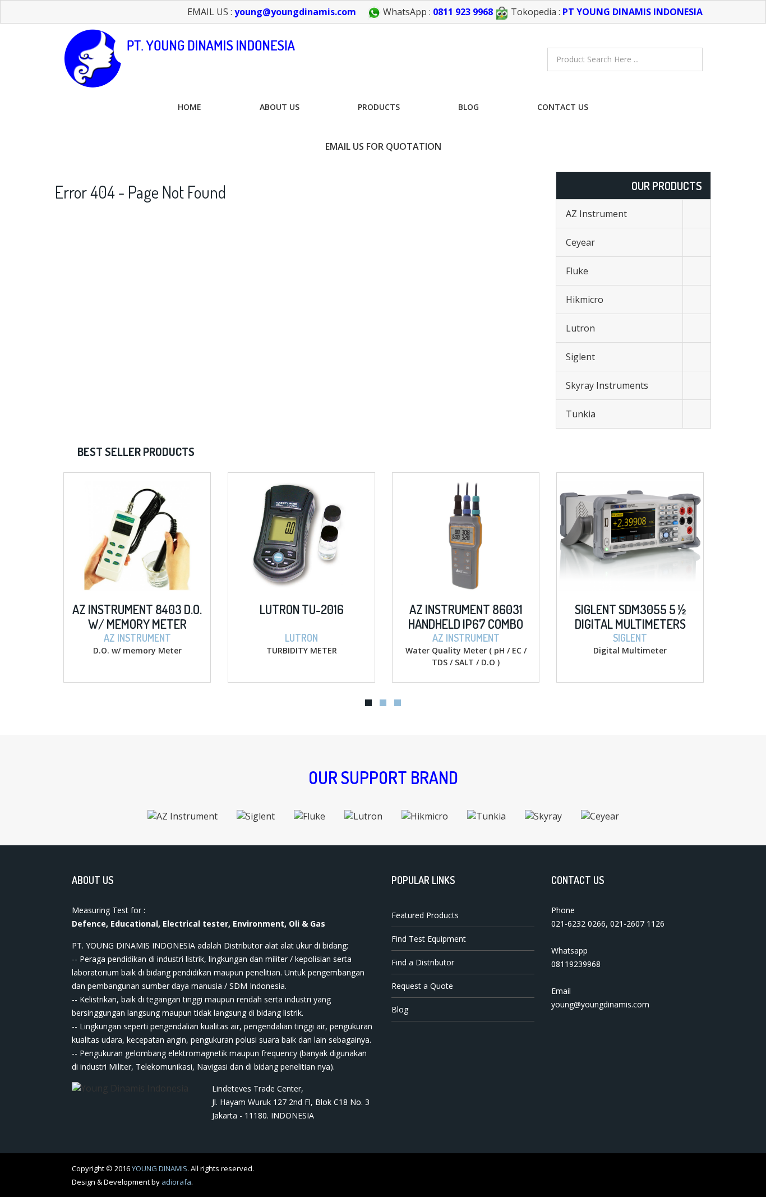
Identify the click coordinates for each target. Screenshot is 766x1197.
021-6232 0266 (578, 923)
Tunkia (581, 414)
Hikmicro (584, 299)
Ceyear (580, 242)
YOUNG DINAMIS (159, 1168)
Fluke (577, 271)
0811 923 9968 (463, 12)
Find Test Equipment (428, 938)
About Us (279, 107)
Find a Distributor (422, 962)
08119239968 (576, 964)
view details (109, 481)
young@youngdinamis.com (295, 12)
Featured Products (425, 915)
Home (189, 107)
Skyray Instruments (607, 385)
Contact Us (562, 107)
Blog (468, 107)
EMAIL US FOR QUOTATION (383, 146)
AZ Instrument (596, 214)
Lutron (580, 328)
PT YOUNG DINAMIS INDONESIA (632, 12)
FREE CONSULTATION (602, 146)
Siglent (580, 357)
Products (379, 107)
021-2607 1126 (637, 923)
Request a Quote (422, 985)
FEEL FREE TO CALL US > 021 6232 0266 (169, 146)
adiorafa (176, 1182)
